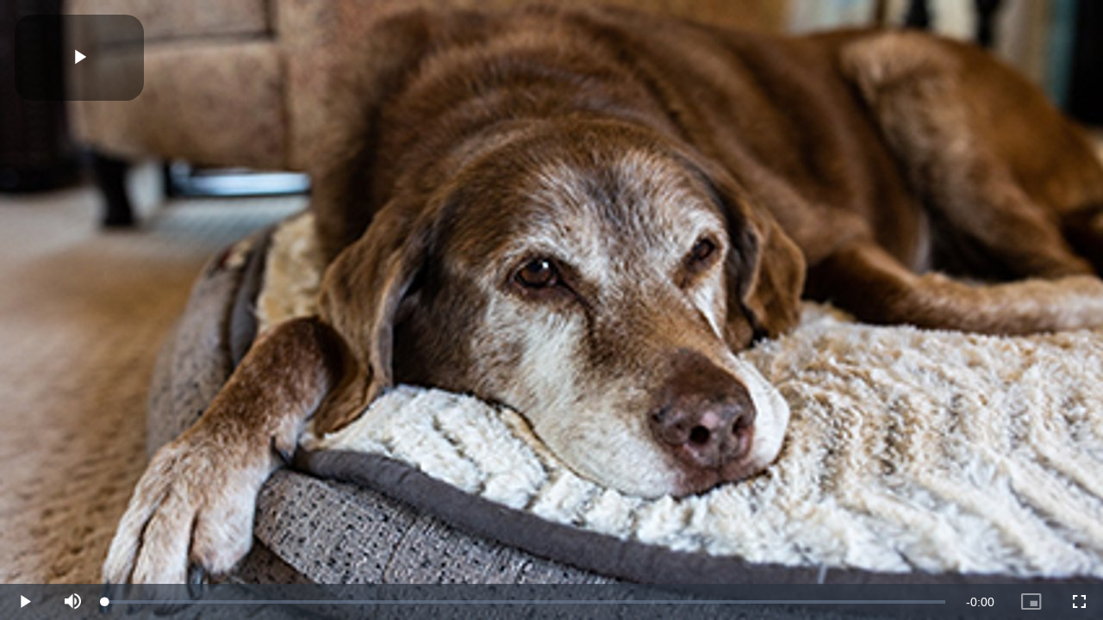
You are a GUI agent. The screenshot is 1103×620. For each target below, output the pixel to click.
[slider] (525, 602)
